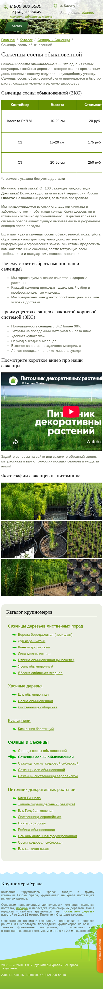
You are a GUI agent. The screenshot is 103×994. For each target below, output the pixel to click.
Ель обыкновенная (33, 694)
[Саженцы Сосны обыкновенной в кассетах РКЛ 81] (59, 501)
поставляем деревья (78, 911)
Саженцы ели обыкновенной (41, 770)
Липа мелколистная (34, 654)
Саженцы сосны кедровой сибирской (48, 763)
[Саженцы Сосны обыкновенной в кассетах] (59, 577)
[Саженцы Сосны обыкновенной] (26, 577)
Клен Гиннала (29, 798)
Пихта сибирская (32, 823)
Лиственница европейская (39, 817)
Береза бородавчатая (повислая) (45, 634)
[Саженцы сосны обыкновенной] (26, 501)
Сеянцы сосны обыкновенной (42, 751)
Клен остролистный (34, 647)
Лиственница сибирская (37, 707)
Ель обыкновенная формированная (47, 836)
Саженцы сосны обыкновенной (46, 757)
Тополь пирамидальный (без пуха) (46, 804)
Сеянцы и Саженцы (28, 742)
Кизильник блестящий (36, 729)
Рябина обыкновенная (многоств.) (46, 660)
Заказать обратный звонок (31, 17)
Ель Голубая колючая (36, 811)
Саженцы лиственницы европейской (48, 776)
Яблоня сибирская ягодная (40, 673)
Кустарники (19, 720)
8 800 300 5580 (25, 6)
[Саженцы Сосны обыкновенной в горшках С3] (26, 539)
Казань (88, 13)
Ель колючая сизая (33, 849)
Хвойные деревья (25, 686)
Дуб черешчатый (31, 641)
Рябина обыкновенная (36, 830)
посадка (22, 908)
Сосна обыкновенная (35, 701)
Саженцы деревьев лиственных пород (45, 626)
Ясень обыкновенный (35, 666)
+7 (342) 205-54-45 (25, 12)
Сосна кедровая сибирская (40, 842)
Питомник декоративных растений (42, 789)
